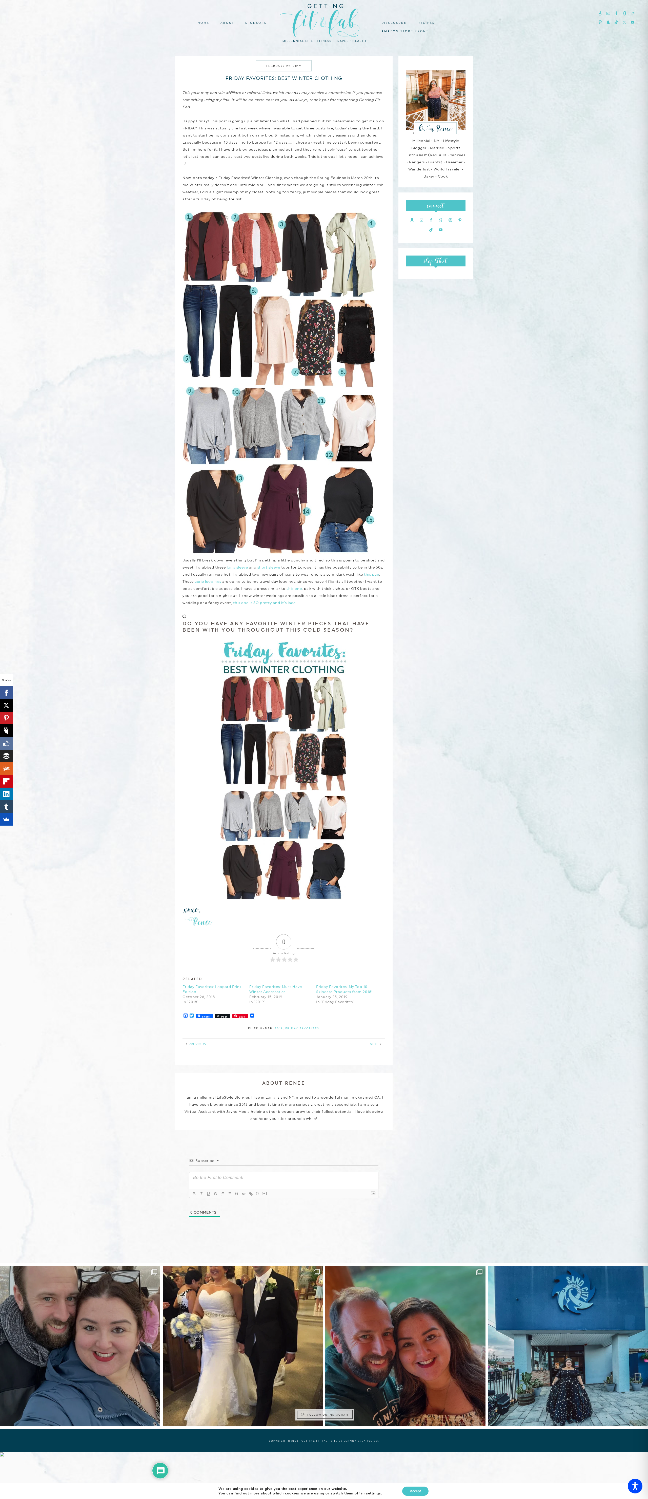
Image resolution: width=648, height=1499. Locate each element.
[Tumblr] (6, 806)
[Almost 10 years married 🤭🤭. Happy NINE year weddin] (243, 1346)
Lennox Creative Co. (361, 1440)
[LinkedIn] (6, 794)
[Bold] (194, 1194)
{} (257, 1193)
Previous (197, 1044)
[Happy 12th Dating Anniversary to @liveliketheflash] (405, 1346)
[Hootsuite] (6, 730)
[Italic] (201, 1194)
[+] (264, 1193)
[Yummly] (6, 768)
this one (294, 589)
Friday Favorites (302, 1028)
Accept (415, 1491)
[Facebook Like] (6, 743)
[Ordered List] (222, 1194)
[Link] (250, 1194)
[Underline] (208, 1194)
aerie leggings (208, 581)
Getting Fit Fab (324, 22)
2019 (279, 1028)
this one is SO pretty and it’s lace (264, 603)
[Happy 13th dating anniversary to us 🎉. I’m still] (80, 1346)
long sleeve (237, 567)
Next (374, 1044)
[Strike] (215, 1194)
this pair (371, 574)
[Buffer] (6, 756)
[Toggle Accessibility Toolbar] (635, 1486)
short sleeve (268, 567)
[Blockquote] (236, 1194)
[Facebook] (6, 692)
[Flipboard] (6, 781)
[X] (6, 705)
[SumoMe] (6, 819)
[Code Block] (243, 1194)
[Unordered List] (229, 1194)
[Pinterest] (6, 718)
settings (373, 1493)
